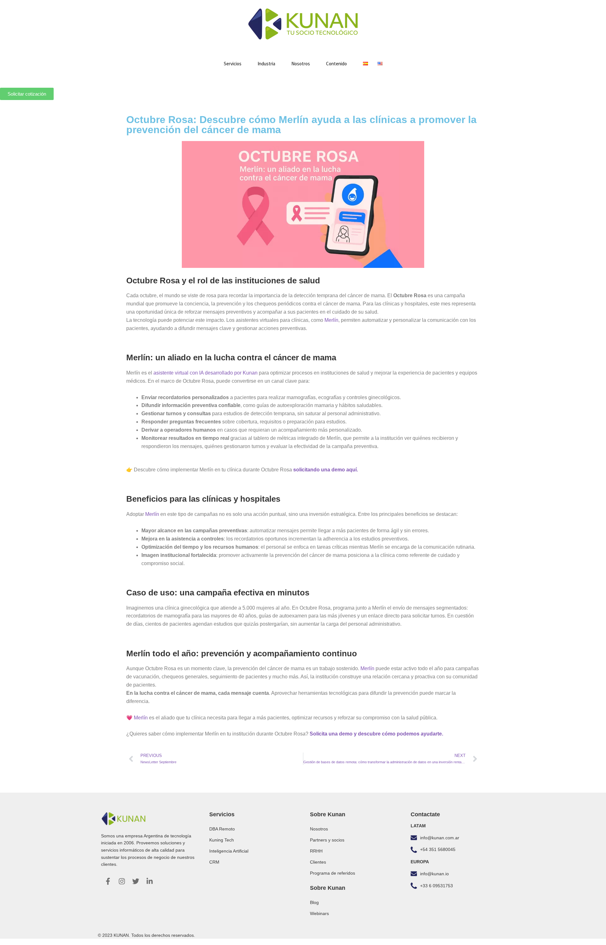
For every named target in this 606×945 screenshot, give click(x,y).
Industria (266, 64)
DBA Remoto (222, 828)
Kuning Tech (221, 839)
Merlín (331, 320)
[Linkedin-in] (150, 881)
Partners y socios (327, 839)
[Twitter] (136, 881)
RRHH (316, 850)
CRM (214, 862)
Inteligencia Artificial (228, 850)
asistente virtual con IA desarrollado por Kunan (205, 372)
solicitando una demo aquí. (325, 469)
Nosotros (300, 64)
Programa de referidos (332, 873)
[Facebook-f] (108, 881)
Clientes (318, 862)
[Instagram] (122, 881)
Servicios (232, 64)
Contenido (336, 64)
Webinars (319, 913)
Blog (314, 902)
